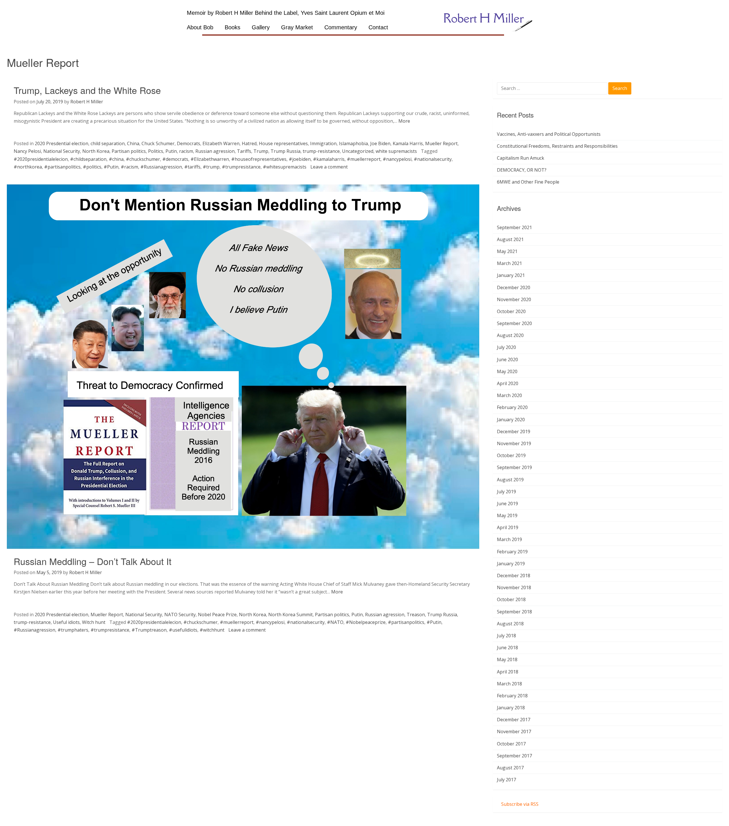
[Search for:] (553, 89)
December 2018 (513, 575)
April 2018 (507, 672)
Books (232, 27)
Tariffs (244, 151)
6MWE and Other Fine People (528, 182)
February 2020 (512, 407)
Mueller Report (441, 143)
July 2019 (506, 491)
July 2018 (506, 635)
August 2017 (510, 768)
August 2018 (510, 623)
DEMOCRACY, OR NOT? (521, 170)
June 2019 (507, 503)
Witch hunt (93, 622)
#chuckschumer (143, 159)
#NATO (335, 622)
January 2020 (511, 419)
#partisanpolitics (62, 167)
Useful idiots (66, 622)
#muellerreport (363, 159)
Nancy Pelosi (27, 151)
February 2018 (512, 696)
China (133, 143)
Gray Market (297, 27)
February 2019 (512, 551)
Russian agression (215, 151)
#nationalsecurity (433, 159)
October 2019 (511, 455)
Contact (378, 27)
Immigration (323, 143)
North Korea (95, 151)
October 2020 (511, 311)
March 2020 (509, 395)
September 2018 (514, 612)
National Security (61, 151)
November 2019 (514, 443)
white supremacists (396, 151)
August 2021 (510, 239)
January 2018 (511, 707)
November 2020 (514, 299)
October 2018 (511, 599)
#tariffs (192, 167)
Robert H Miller (86, 101)
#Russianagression (161, 167)
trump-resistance (321, 151)
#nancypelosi (397, 159)
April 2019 (507, 527)
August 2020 (510, 335)
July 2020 (506, 347)
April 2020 (507, 383)
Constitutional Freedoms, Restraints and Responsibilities (557, 146)
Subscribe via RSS (519, 804)
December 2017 (513, 719)
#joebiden (300, 159)
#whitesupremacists (284, 167)
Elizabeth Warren (220, 143)
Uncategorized (357, 151)
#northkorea (28, 167)
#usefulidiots (183, 630)
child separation (108, 143)
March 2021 (509, 263)
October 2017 (511, 744)
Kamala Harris (408, 143)
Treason (416, 614)
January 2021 (511, 275)
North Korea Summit (290, 614)
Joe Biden (380, 143)
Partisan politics (129, 151)
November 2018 (514, 587)
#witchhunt (212, 630)
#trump (211, 167)
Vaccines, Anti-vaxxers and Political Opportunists (549, 134)
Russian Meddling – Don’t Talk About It (92, 561)
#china (116, 159)
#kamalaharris (329, 159)
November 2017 (514, 731)
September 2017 (514, 756)
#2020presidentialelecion (41, 159)
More (404, 121)
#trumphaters (73, 630)
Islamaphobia (353, 143)
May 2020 (507, 371)
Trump (260, 151)
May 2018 (507, 659)
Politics (155, 151)
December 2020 (513, 287)
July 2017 (506, 779)
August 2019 (510, 479)
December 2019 (513, 431)
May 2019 (507, 515)
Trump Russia (285, 151)
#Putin (111, 167)
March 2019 (509, 539)
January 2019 (511, 563)
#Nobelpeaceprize (366, 622)
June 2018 (507, 647)
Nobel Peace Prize (217, 614)
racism (186, 151)
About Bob (200, 27)
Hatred (249, 143)
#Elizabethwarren (210, 159)
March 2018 (509, 684)
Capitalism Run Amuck (520, 158)
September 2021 (514, 227)
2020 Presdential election (61, 143)
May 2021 (507, 251)
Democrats (188, 143)
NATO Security (180, 614)
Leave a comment (329, 167)
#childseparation (88, 159)
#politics (92, 167)
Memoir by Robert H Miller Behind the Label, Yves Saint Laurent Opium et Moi (285, 13)
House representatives (283, 143)
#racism (129, 167)
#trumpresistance (241, 167)
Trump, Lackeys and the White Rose (87, 89)
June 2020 (507, 359)
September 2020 (514, 323)
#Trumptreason (149, 630)
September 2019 (514, 467)
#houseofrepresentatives (258, 159)
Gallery (261, 27)
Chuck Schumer (158, 143)
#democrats (175, 159)
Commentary (340, 27)
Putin (171, 151)
